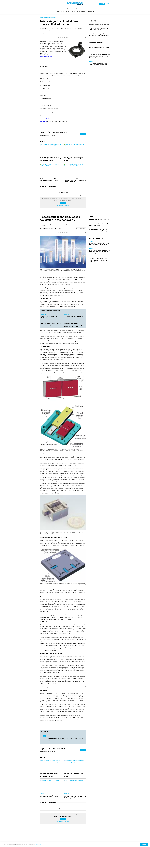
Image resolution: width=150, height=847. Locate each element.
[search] (43, 4)
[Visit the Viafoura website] (82, 195)
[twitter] (62, 37)
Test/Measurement (81, 11)
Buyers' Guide (91, 11)
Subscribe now (43, 121)
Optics (67, 11)
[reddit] (64, 37)
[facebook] (58, 37)
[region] (63, 193)
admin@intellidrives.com (46, 56)
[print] (85, 37)
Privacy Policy (38, 844)
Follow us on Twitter (45, 118)
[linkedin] (60, 37)
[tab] (43, 190)
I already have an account (63, 205)
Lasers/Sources (60, 11)
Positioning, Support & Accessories (47, 17)
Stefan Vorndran (44, 228)
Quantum (73, 11)
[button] (40, 4)
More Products (43, 60)
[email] (67, 37)
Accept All (144, 844)
